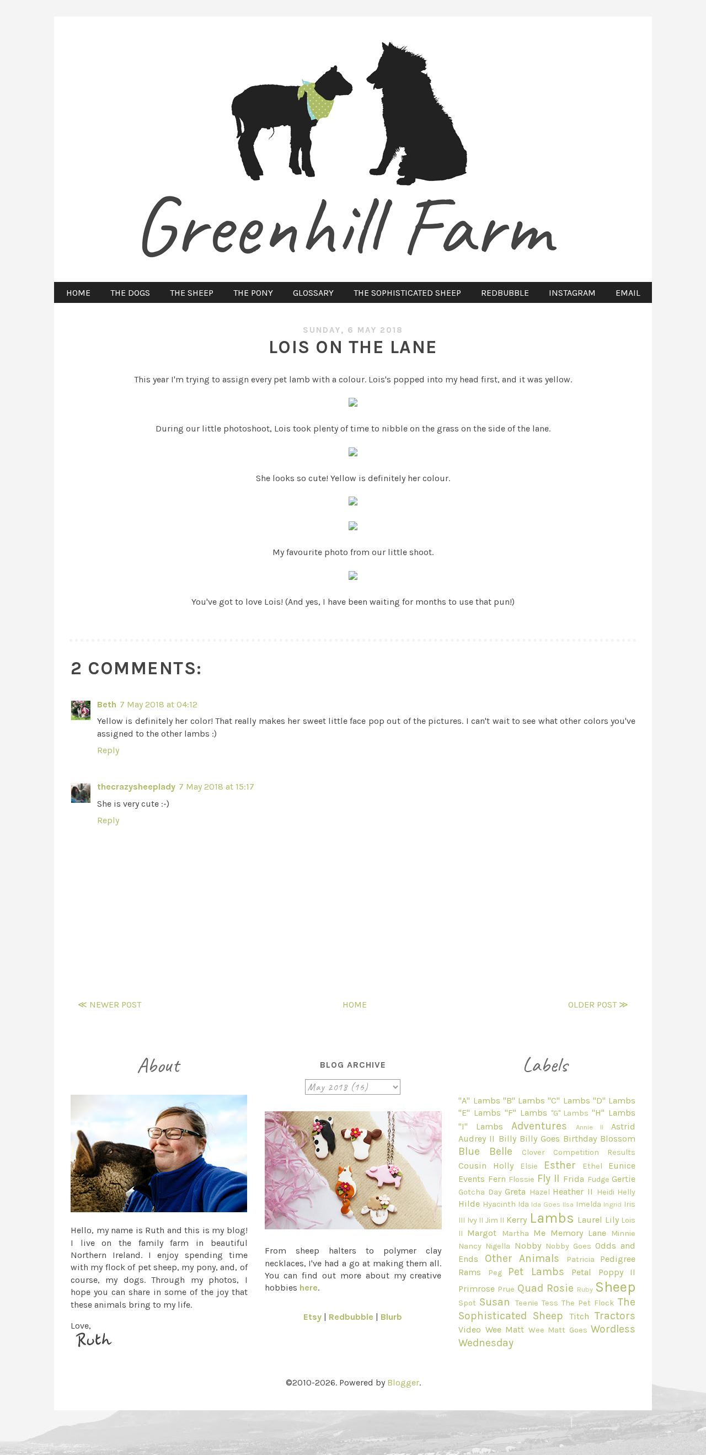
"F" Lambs (526, 1112)
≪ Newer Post (109, 1004)
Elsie (529, 1166)
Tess (550, 1303)
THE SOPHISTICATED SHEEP (407, 292)
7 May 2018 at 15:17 (216, 786)
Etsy (312, 1317)
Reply (108, 750)
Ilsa (568, 1204)
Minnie (623, 1233)
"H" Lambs (613, 1112)
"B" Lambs (524, 1100)
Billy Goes (540, 1138)
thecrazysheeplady (136, 786)
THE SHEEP (191, 292)
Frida (573, 1179)
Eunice (621, 1165)
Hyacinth (499, 1204)
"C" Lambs (569, 1100)
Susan (494, 1302)
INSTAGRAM (572, 292)
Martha (515, 1233)
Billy (507, 1138)
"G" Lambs (570, 1113)
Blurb (391, 1317)
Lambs (552, 1218)
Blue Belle (485, 1151)
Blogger (403, 1382)
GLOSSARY (313, 292)
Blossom (617, 1138)
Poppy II (616, 1272)
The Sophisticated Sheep (546, 1308)
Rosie (560, 1288)
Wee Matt (504, 1329)
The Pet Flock (587, 1303)
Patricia (580, 1259)
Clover (533, 1152)
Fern (497, 1179)
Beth (106, 704)
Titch (579, 1316)
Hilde (469, 1203)
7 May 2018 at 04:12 (158, 704)
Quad (530, 1288)
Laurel (589, 1219)
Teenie (526, 1303)
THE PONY (253, 292)
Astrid (623, 1126)
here (308, 1287)
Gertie (623, 1179)
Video (469, 1329)
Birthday (580, 1138)
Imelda (588, 1204)
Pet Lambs (536, 1271)
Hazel (540, 1192)
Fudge (598, 1179)
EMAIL (628, 292)
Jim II (495, 1220)
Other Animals (522, 1258)
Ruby (585, 1289)
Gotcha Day (480, 1192)
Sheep (615, 1287)
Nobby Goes (568, 1246)
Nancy (470, 1246)
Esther (560, 1165)
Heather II (573, 1191)
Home (355, 1004)
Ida (523, 1204)
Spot (467, 1303)
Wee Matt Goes (557, 1330)
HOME (78, 292)
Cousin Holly (486, 1165)
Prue (506, 1289)
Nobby (528, 1245)
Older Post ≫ (598, 1004)
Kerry (516, 1219)
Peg (495, 1272)
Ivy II (475, 1220)
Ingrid (612, 1204)
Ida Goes (545, 1204)
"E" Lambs (479, 1112)
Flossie (521, 1179)
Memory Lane (578, 1233)
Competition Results (594, 1152)
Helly (626, 1192)
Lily (612, 1219)
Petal (581, 1272)
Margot (481, 1233)
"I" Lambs (480, 1126)
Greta (515, 1191)
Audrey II (476, 1138)
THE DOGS (130, 292)
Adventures (539, 1126)
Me (539, 1233)
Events (471, 1179)
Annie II (590, 1127)
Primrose (476, 1288)
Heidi (605, 1192)
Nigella (497, 1246)
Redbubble (351, 1317)
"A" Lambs (479, 1100)
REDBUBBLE (505, 292)
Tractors (615, 1315)
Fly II (548, 1178)
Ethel (592, 1166)
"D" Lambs (614, 1100)
